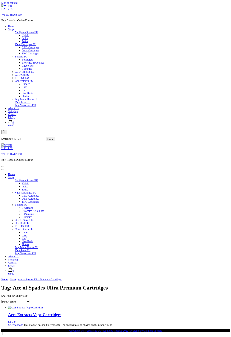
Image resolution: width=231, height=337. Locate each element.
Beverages (27, 59)
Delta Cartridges (30, 50)
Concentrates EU (24, 80)
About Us (13, 108)
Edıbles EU (21, 56)
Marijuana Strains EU (26, 32)
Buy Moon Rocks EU (26, 99)
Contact (12, 114)
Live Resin (27, 93)
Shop (11, 29)
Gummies (27, 68)
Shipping (13, 111)
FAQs (11, 117)
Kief (24, 90)
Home (11, 26)
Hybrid (25, 35)
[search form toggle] (4, 132)
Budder (26, 83)
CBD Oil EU (22, 74)
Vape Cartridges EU (25, 44)
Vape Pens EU (22, 102)
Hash (24, 87)
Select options (15, 324)
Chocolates (27, 65)
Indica (25, 38)
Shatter (25, 96)
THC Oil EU (22, 77)
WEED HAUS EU (11, 14)
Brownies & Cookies (33, 62)
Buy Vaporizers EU (25, 105)
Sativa (25, 41)
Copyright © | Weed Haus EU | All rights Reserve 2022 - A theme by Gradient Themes (115, 330)
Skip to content (9, 2)
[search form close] (2, 143)
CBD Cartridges (30, 47)
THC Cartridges (30, 53)
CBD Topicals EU (25, 71)
